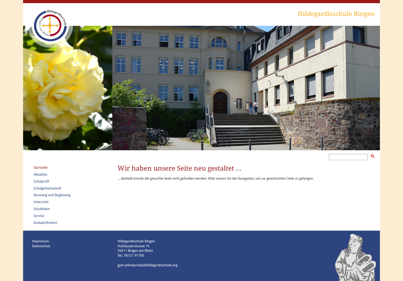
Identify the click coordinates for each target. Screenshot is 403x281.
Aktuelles (40, 174)
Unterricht (41, 202)
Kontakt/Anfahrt (45, 223)
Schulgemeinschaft (47, 188)
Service (39, 216)
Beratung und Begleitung (52, 195)
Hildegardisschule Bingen (336, 13)
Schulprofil (41, 181)
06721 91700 (134, 255)
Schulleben (42, 209)
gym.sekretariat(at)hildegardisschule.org (147, 265)
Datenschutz (41, 246)
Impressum (40, 241)
